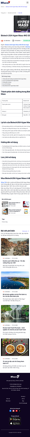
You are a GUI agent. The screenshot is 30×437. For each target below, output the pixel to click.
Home (2, 6)
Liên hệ (23, 398)
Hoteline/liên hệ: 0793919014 (15, 386)
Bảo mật (8, 398)
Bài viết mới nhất (12, 13)
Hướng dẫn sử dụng (7, 82)
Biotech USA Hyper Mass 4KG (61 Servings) (17, 44)
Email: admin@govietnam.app (15, 384)
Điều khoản (8, 400)
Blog (23, 400)
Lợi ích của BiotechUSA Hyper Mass (10, 80)
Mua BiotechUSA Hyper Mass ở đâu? (11, 85)
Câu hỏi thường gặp (23, 403)
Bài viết (20, 13)
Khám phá (24, 231)
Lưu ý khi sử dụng (6, 84)
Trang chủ (3, 13)
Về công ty (23, 396)
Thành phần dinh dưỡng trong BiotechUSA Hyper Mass (14, 78)
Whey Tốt (3, 182)
